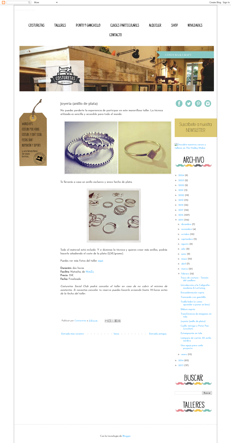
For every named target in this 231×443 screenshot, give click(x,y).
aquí (100, 261)
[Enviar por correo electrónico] (106, 321)
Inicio (116, 334)
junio (184, 254)
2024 (181, 175)
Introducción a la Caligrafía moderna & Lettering (195, 286)
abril (184, 264)
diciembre (186, 224)
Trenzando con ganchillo (193, 297)
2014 (181, 360)
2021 (181, 190)
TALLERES (60, 26)
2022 (181, 185)
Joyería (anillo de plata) (193, 321)
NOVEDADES (195, 26)
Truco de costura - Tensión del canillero (194, 279)
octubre (185, 234)
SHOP (174, 26)
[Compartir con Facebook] (116, 321)
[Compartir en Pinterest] (119, 321)
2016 (181, 215)
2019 (181, 200)
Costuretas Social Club (24, 10)
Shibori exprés (188, 309)
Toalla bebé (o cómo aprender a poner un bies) (195, 303)
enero (184, 354)
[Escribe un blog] (109, 321)
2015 (181, 220)
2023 (181, 180)
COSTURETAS (36, 26)
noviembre (187, 229)
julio (183, 249)
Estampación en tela (191, 333)
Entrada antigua (157, 334)
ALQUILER (155, 26)
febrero (185, 274)
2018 (181, 205)
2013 (181, 365)
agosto (185, 244)
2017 (181, 210)
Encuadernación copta (192, 292)
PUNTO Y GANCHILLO (88, 26)
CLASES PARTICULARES (124, 26)
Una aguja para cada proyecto (192, 347)
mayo (184, 259)
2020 (181, 195)
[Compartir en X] (112, 321)
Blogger (126, 436)
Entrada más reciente (72, 334)
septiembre (187, 239)
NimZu (90, 272)
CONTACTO (115, 35)
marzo (185, 269)
